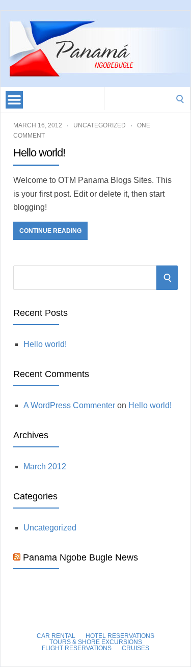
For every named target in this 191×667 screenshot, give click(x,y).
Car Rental (56, 636)
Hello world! (39, 152)
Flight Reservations (77, 648)
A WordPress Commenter (69, 405)
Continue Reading (50, 230)
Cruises (135, 648)
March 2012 (44, 466)
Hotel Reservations (120, 636)
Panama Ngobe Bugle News (80, 557)
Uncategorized (99, 125)
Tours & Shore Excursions (95, 642)
